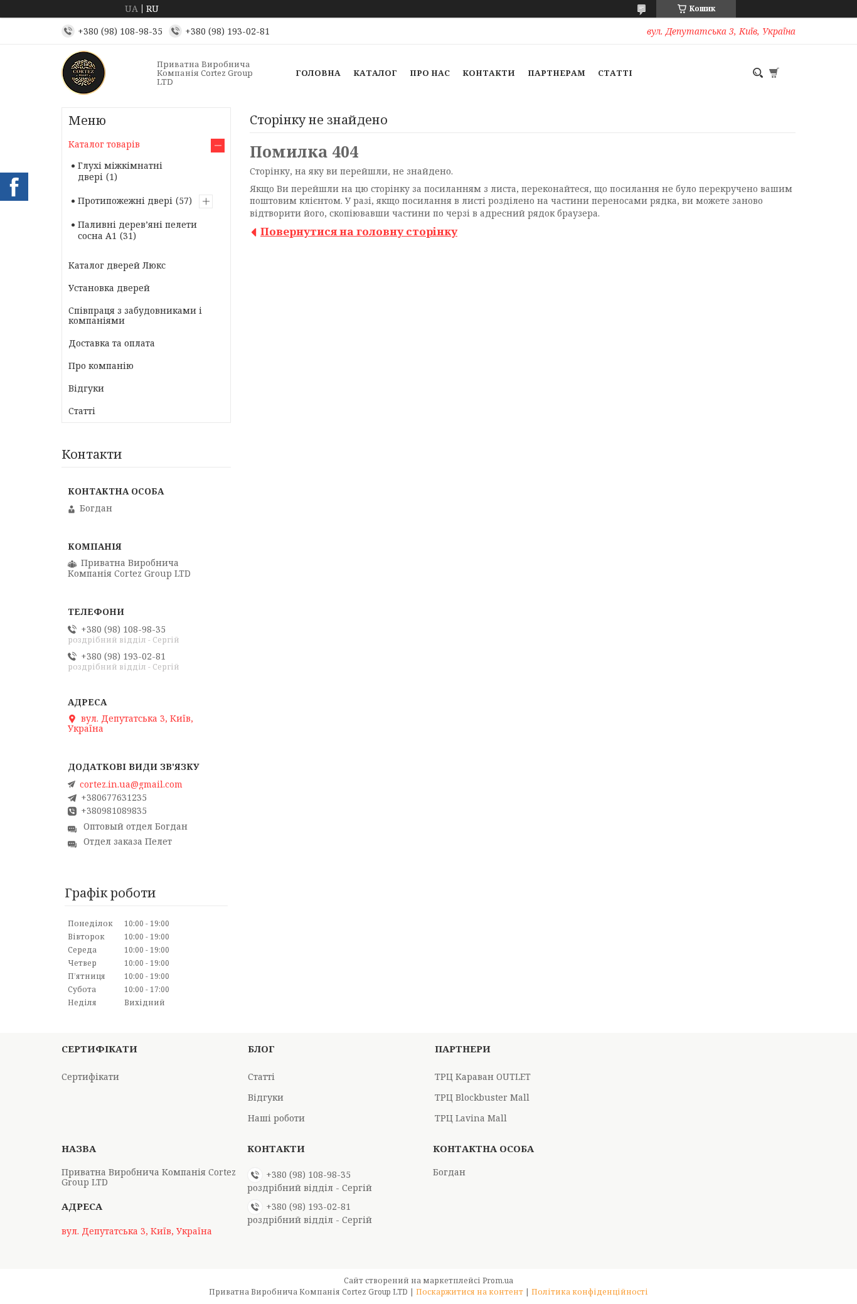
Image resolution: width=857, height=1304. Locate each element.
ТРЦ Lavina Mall (471, 1118)
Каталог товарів (104, 144)
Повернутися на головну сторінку (358, 231)
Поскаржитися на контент (469, 1291)
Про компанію (101, 365)
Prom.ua (497, 1280)
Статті (615, 72)
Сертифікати (90, 1076)
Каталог (375, 72)
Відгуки (86, 388)
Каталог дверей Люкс (117, 265)
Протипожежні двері (125, 200)
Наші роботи (276, 1118)
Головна (318, 72)
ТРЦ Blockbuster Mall (482, 1097)
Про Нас (430, 72)
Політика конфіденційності (589, 1291)
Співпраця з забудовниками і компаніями (135, 315)
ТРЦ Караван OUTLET (483, 1076)
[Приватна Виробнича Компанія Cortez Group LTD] (105, 73)
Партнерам (556, 72)
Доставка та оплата (111, 343)
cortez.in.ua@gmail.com (131, 784)
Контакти (488, 72)
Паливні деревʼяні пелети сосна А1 (137, 230)
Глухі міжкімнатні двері (120, 171)
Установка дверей (109, 288)
